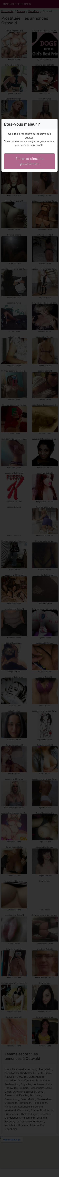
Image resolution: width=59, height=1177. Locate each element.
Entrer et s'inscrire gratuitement (30, 161)
